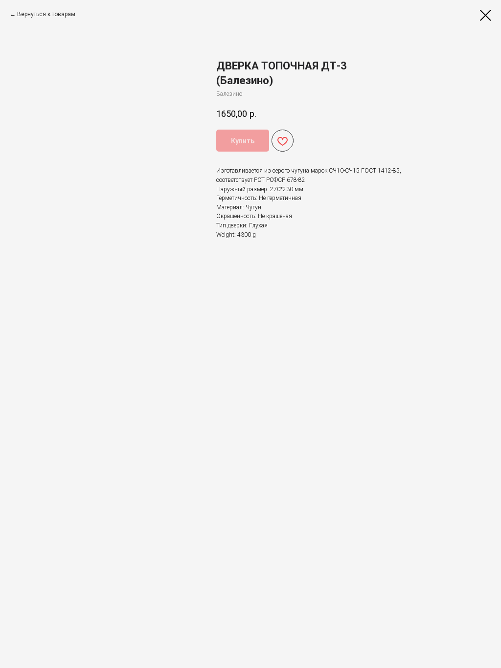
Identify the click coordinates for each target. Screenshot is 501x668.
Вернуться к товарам (46, 14)
